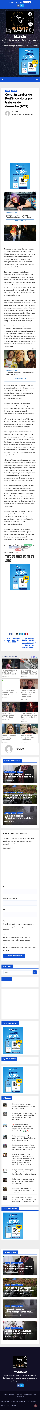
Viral (28, 1401)
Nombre (6, 887)
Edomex (8, 90)
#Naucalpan (29, 114)
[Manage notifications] (35, 1405)
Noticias (14, 90)
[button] (33, 80)
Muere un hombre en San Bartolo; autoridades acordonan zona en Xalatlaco (23, 1106)
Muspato (20, 36)
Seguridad (22, 1401)
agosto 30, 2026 (12, 1336)
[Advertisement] (20, 141)
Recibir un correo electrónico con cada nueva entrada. (19, 949)
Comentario (8, 848)
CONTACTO (14, 1405)
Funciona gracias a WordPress (13, 1394)
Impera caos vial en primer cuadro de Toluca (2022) (13, 640)
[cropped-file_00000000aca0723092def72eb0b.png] (20, 199)
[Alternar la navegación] (37, 79)
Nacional (33, 1401)
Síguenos (6, 979)
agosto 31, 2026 (12, 1272)
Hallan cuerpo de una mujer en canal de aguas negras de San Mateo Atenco (23, 1181)
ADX (16, 112)
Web (4, 910)
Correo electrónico (10, 898)
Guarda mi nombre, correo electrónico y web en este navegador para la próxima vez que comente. (19, 927)
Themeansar (20, 1396)
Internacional (5, 1405)
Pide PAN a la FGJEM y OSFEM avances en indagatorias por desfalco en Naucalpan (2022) (27, 643)
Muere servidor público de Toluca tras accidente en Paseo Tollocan (23, 1190)
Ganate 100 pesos (6, 1401)
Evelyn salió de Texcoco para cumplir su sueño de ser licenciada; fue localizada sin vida (24, 1172)
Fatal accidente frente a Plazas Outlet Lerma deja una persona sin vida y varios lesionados (23, 1147)
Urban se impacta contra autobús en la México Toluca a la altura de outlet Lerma (24, 1138)
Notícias (20, 771)
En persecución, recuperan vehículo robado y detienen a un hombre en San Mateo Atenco (24, 1199)
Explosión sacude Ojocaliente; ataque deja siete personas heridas (17, 818)
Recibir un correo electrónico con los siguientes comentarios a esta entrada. (16, 938)
